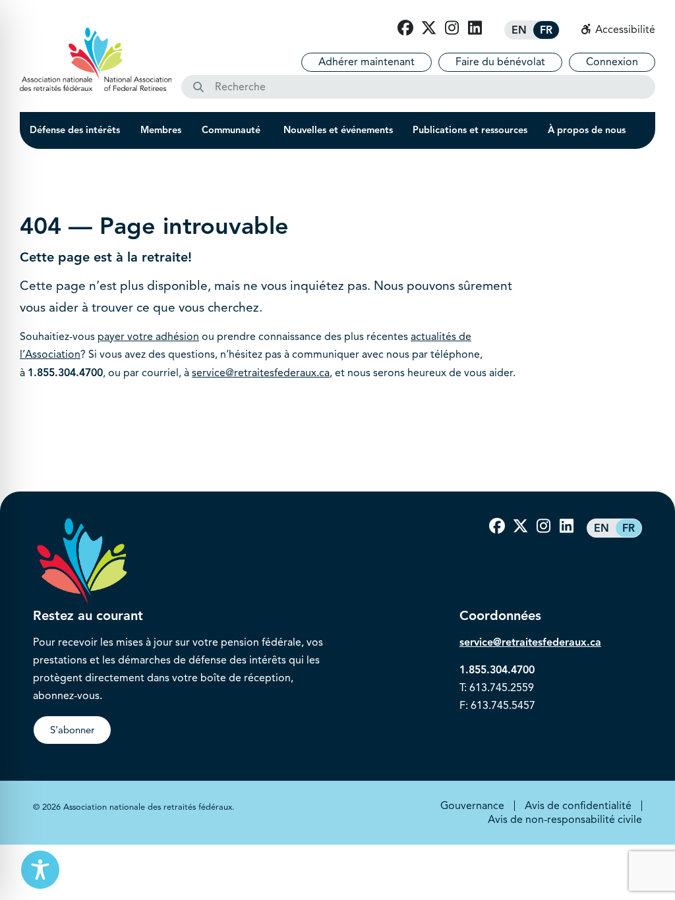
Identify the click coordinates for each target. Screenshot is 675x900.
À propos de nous (587, 130)
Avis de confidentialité (578, 806)
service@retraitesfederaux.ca (261, 373)
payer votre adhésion (148, 336)
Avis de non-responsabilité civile (565, 819)
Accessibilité (624, 29)
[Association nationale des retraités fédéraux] (95, 59)
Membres (160, 130)
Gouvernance (472, 806)
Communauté (232, 130)
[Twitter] (428, 28)
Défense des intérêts (75, 130)
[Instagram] (451, 28)
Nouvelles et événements (338, 130)
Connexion (612, 62)
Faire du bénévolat (500, 62)
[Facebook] (405, 28)
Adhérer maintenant (366, 62)
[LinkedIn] (474, 28)
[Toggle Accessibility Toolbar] (40, 869)
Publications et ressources (470, 130)
